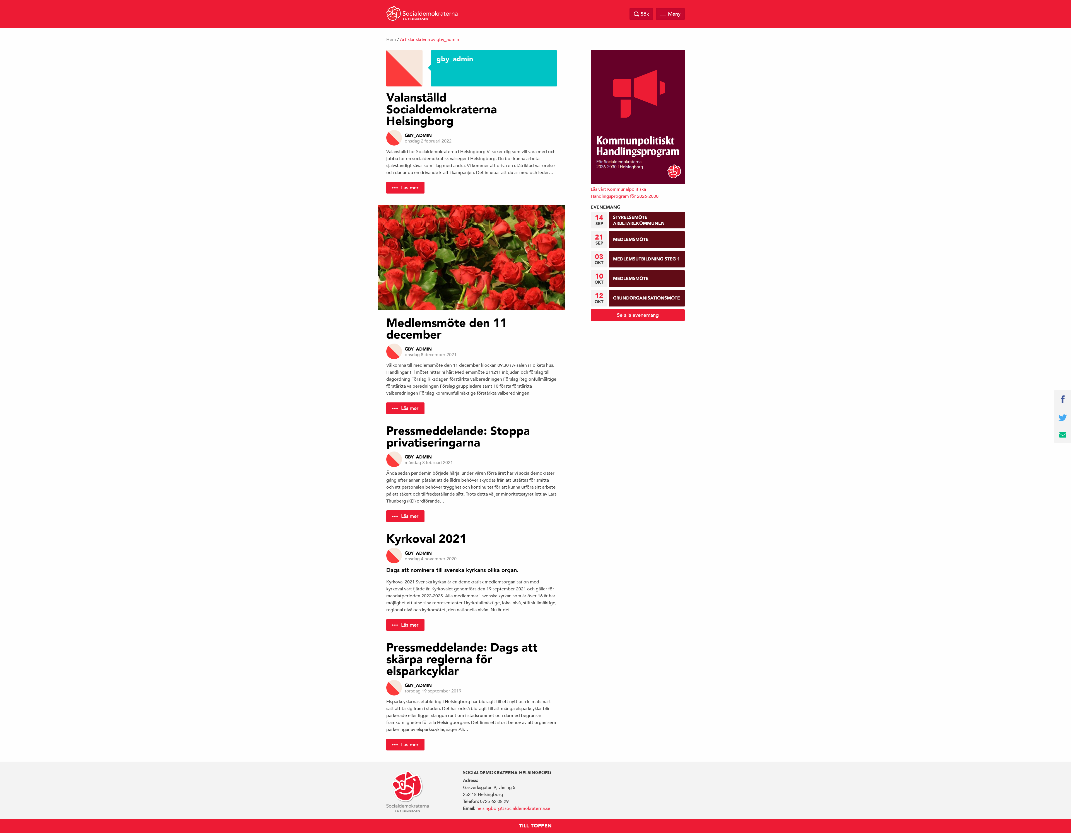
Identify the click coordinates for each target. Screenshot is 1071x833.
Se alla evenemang (638, 315)
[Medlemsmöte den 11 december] (471, 257)
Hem (391, 39)
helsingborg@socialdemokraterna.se (513, 808)
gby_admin (418, 135)
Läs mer (410, 187)
